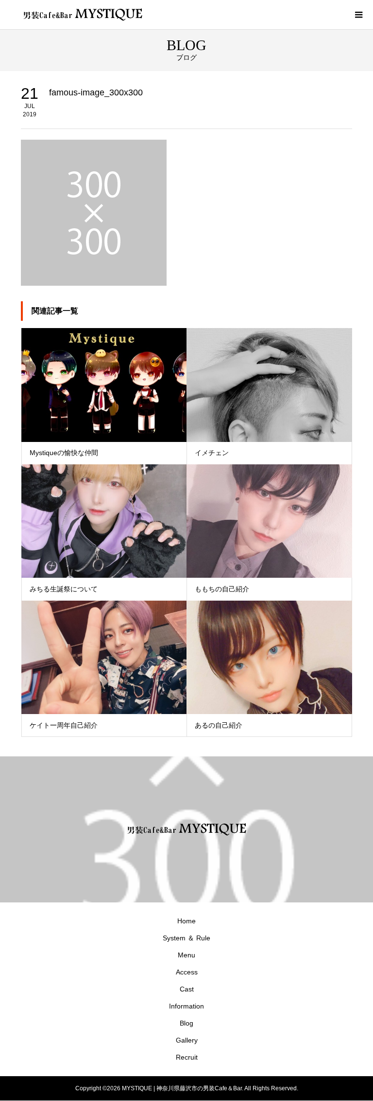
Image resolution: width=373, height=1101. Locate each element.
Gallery (187, 1040)
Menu (186, 955)
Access (187, 972)
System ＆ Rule (186, 938)
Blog (186, 1023)
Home (186, 921)
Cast (187, 989)
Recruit (187, 1057)
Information (186, 1006)
